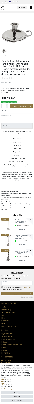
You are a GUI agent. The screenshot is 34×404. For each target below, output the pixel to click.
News (3, 318)
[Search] (13, 2)
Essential (7, 379)
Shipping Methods (7, 336)
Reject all (17, 396)
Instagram (7, 363)
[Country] (10, 2)
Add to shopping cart (20, 106)
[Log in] (2, 2)
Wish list (5, 111)
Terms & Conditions (8, 312)
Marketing (8, 384)
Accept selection (17, 400)
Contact (4, 307)
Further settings (6, 389)
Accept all (17, 393)
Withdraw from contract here (11, 345)
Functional (8, 386)
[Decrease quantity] (7, 107)
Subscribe (16, 294)
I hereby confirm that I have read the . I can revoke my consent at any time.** (17, 288)
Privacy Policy (6, 310)
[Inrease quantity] (7, 105)
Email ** (5, 281)
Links (3, 323)
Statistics (7, 382)
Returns (4, 342)
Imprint (4, 315)
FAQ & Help (5, 353)
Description (6, 126)
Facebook (7, 360)
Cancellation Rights (8, 339)
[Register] (6, 2)
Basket (3, 347)
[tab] (17, 126)
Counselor (4, 321)
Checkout (4, 350)
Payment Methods (7, 334)
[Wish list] (17, 2)
